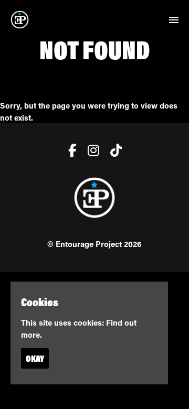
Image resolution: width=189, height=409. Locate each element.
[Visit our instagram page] (91, 152)
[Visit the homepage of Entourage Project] (19, 19)
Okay (35, 358)
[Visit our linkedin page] (114, 152)
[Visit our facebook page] (70, 152)
